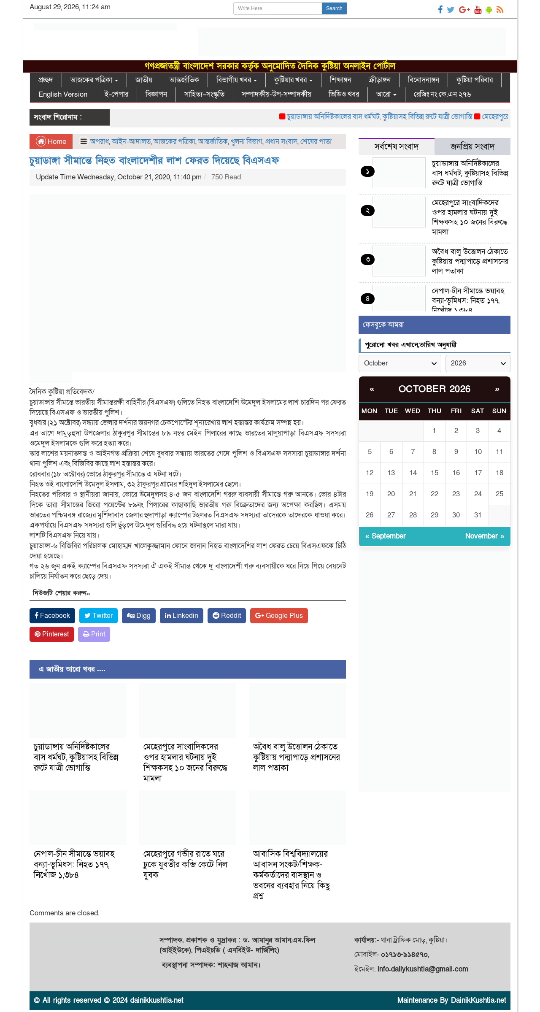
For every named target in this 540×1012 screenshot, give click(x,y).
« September (385, 536)
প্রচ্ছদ (45, 80)
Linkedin (184, 615)
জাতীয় (143, 80)
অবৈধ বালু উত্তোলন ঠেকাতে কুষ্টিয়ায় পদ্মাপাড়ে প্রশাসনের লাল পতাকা (296, 757)
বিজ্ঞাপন (156, 94)
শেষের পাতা (316, 141)
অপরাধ (99, 141)
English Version (62, 94)
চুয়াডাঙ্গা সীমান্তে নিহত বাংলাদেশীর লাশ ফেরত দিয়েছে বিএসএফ (154, 160)
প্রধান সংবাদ (281, 141)
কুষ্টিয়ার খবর (291, 80)
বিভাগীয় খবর (234, 80)
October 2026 (435, 389)
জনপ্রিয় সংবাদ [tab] (472, 146)
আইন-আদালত (131, 141)
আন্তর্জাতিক (184, 80)
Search (334, 8)
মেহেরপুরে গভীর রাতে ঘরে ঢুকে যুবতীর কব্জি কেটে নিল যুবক (185, 865)
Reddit (230, 615)
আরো (384, 94)
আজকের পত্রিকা (92, 80)
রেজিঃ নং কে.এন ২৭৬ (442, 94)
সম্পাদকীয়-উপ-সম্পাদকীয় (276, 94)
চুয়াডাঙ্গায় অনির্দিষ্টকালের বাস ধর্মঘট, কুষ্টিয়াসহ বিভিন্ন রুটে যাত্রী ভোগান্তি (366, 117)
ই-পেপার (116, 94)
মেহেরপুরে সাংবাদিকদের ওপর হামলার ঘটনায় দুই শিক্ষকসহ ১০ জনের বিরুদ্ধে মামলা (185, 762)
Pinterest (54, 634)
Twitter (102, 615)
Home (56, 141)
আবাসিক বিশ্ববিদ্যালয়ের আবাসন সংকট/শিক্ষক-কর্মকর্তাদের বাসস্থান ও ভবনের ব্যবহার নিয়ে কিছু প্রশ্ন (291, 875)
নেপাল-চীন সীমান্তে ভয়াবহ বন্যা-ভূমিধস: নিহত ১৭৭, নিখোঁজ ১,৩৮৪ (74, 865)
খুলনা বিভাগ (246, 141)
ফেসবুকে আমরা (383, 325)
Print (97, 634)
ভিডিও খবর (344, 94)
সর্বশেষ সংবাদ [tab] (396, 146)
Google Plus (283, 615)
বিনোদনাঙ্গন (423, 80)
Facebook (54, 615)
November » (484, 536)
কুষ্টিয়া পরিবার (474, 80)
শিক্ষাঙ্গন (340, 80)
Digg (143, 615)
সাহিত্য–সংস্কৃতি (204, 94)
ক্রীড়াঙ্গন (380, 80)
